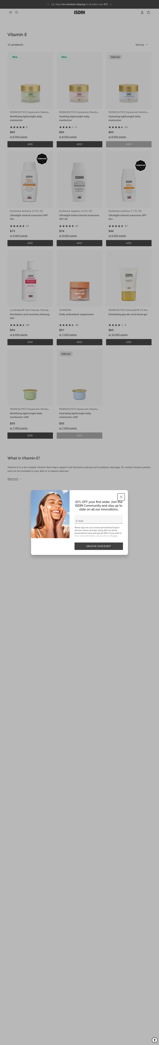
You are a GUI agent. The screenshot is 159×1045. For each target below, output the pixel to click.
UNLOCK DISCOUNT (98, 546)
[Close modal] (121, 497)
